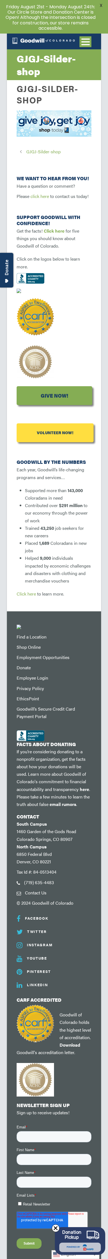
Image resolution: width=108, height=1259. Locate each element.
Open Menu (85, 41)
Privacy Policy (30, 688)
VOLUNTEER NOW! (55, 432)
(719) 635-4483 (39, 882)
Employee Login (32, 678)
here (84, 789)
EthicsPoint (28, 698)
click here (39, 196)
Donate (24, 667)
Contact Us (36, 892)
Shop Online (29, 647)
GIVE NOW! (54, 395)
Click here (54, 231)
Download (70, 1045)
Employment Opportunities (43, 657)
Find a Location (32, 637)
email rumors (63, 804)
